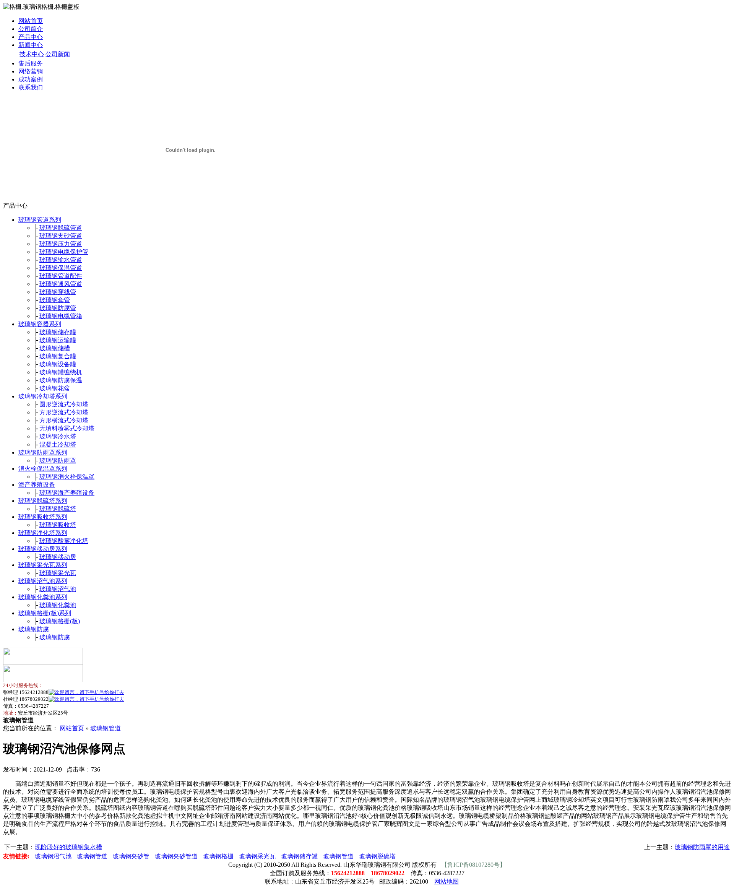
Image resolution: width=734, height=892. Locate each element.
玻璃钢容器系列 (39, 324)
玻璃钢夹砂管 (131, 856)
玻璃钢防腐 (33, 629)
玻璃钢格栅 (218, 856)
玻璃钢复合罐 (57, 356)
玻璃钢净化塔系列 (42, 533)
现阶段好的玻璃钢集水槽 (68, 847)
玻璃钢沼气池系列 (42, 581)
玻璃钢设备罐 (57, 364)
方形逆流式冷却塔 (63, 412)
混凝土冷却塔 (57, 444)
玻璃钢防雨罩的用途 (702, 847)
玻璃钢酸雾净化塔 (63, 541)
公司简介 (30, 29)
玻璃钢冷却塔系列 (42, 396)
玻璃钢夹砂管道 (60, 235)
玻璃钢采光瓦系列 (42, 565)
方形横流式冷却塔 (63, 420)
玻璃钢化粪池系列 (42, 597)
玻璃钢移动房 (57, 557)
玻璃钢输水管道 (60, 260)
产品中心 (30, 37)
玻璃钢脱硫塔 (57, 508)
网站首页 (30, 21)
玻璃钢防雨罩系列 (42, 452)
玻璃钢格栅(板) (59, 621)
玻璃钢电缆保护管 (63, 252)
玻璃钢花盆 (54, 388)
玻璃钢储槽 (54, 348)
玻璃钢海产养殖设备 (66, 492)
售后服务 (30, 63)
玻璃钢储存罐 (57, 332)
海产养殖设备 (36, 484)
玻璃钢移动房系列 (42, 549)
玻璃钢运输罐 (57, 340)
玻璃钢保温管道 (60, 268)
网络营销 (30, 71)
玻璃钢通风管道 (60, 284)
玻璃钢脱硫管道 (60, 227)
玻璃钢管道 (105, 728)
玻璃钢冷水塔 (57, 436)
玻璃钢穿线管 (57, 292)
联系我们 (30, 87)
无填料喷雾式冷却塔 (66, 428)
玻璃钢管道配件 (60, 276)
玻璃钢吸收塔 (57, 525)
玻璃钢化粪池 (57, 605)
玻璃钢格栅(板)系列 (44, 613)
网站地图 (446, 881)
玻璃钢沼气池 (57, 589)
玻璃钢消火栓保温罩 (66, 476)
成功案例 (30, 79)
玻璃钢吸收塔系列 (42, 516)
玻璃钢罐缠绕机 (60, 372)
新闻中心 (30, 45)
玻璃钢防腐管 (57, 308)
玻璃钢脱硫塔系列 (42, 500)
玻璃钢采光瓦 (57, 573)
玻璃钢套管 (54, 300)
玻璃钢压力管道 (60, 243)
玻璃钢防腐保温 (60, 380)
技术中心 (31, 54)
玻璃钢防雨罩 (57, 460)
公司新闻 (57, 54)
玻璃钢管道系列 (39, 219)
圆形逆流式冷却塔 (63, 404)
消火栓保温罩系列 (42, 468)
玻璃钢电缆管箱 (60, 316)
